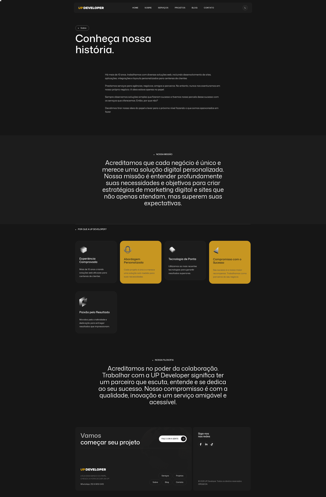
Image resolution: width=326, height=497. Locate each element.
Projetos (179, 475)
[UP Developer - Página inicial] (91, 7)
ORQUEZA (202, 484)
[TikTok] (211, 444)
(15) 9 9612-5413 (97, 484)
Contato (179, 482)
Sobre (155, 482)
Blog (167, 482)
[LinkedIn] (206, 444)
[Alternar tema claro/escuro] (245, 7)
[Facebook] (200, 444)
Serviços (165, 475)
